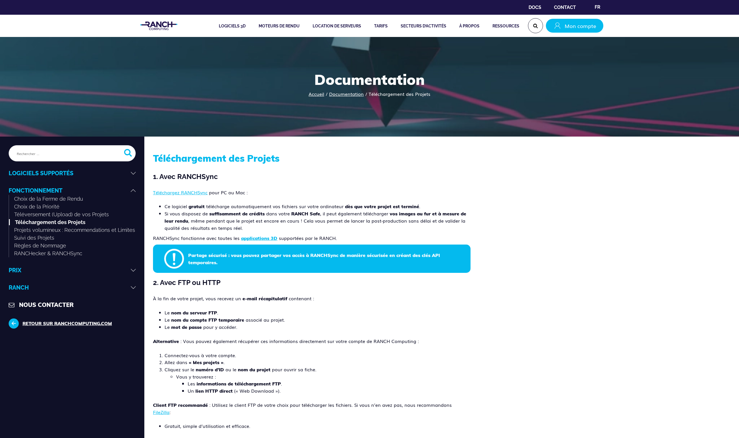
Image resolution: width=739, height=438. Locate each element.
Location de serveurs (337, 25)
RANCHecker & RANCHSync (48, 253)
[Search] (535, 25)
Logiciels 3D (232, 25)
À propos (469, 25)
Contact (565, 7)
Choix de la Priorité (36, 207)
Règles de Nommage (40, 246)
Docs (535, 7)
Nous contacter (46, 304)
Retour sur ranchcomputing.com (67, 323)
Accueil (316, 93)
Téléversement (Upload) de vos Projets (61, 214)
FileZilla (161, 412)
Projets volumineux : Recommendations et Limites (74, 230)
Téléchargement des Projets (50, 222)
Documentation (346, 93)
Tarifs (381, 25)
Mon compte (580, 25)
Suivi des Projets (34, 238)
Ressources (505, 25)
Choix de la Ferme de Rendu (48, 199)
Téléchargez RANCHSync (180, 192)
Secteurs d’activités (423, 25)
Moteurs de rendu (279, 25)
